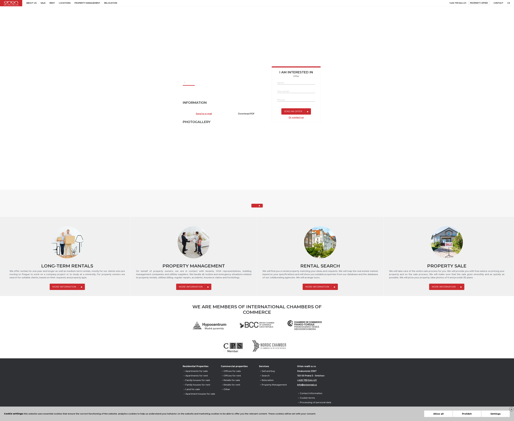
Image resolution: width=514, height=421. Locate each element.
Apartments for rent (196, 375)
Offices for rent (232, 375)
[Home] (11, 3)
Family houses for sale (197, 380)
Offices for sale (232, 371)
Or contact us (296, 117)
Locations (65, 3)
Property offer (479, 3)
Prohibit (467, 413)
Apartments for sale (196, 371)
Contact (498, 3)
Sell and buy (268, 371)
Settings (495, 413)
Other (227, 389)
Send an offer (293, 111)
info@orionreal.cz (307, 385)
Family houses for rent (197, 385)
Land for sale (192, 389)
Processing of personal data (315, 402)
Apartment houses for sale (200, 394)
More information (64, 287)
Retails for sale (232, 380)
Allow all (438, 413)
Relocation (110, 3)
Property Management (274, 385)
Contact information (311, 393)
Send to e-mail (204, 113)
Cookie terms (307, 398)
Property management (87, 3)
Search (266, 375)
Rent (52, 3)
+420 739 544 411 (457, 3)
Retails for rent (232, 385)
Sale (43, 3)
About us (31, 3)
